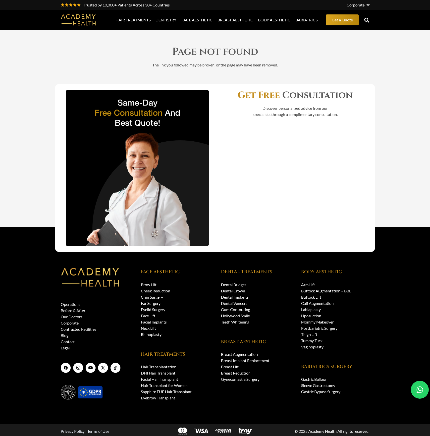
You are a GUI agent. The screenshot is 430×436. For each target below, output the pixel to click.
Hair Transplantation (158, 366)
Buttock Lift (311, 297)
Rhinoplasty (151, 334)
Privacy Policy (73, 431)
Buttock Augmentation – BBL (326, 290)
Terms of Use (98, 431)
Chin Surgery (152, 297)
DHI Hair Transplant (158, 373)
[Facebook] (66, 368)
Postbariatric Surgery (319, 328)
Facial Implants (154, 322)
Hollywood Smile (235, 315)
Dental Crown (233, 290)
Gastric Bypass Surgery (320, 391)
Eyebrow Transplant (158, 397)
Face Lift (148, 315)
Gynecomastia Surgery (240, 379)
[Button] (420, 390)
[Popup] (366, 20)
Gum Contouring (235, 309)
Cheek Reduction (155, 290)
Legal (65, 347)
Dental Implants (235, 297)
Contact (68, 341)
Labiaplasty (311, 309)
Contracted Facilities (78, 329)
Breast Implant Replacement (245, 360)
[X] (103, 368)
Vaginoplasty (312, 346)
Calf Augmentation (317, 303)
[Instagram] (78, 368)
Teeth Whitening (235, 322)
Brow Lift (149, 284)
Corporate (70, 323)
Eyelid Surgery (153, 309)
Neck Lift (148, 328)
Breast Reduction (236, 373)
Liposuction (311, 315)
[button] (358, 5)
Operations (70, 304)
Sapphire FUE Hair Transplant (166, 391)
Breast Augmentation (239, 354)
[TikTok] (115, 368)
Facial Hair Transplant (159, 379)
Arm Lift (308, 284)
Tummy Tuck (311, 340)
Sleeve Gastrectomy (318, 385)
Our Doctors (71, 316)
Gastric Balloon (314, 379)
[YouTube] (91, 368)
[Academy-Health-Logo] (79, 20)
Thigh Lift (309, 334)
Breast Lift (230, 366)
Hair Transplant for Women (164, 385)
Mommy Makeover (317, 322)
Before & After (73, 310)
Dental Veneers (234, 303)
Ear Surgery (151, 303)
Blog (64, 335)
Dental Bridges (233, 284)
